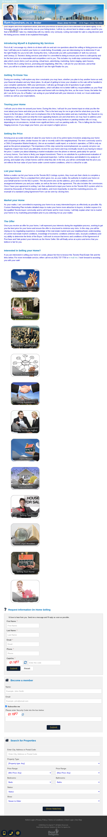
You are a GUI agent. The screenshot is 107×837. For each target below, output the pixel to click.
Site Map (78, 820)
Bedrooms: (11, 778)
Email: (10, 640)
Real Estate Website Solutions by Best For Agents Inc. (53, 827)
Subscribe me (14, 706)
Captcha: (11, 658)
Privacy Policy (41, 820)
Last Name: (12, 630)
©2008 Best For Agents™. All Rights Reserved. (53, 825)
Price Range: (12, 768)
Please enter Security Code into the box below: (25, 710)
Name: (8, 687)
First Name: (12, 621)
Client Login (69, 820)
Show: (9, 797)
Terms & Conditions (55, 820)
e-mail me (73, 257)
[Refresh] (25, 662)
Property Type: (13, 759)
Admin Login (30, 820)
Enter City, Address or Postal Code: (21, 750)
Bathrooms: (60, 778)
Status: (10, 787)
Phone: (10, 649)
